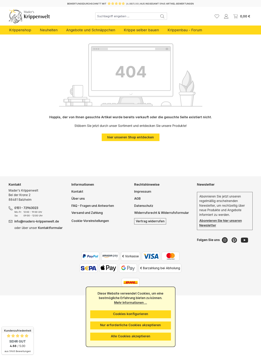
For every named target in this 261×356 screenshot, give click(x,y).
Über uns (78, 198)
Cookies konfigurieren (130, 314)
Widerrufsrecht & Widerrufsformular (161, 213)
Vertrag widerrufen (150, 221)
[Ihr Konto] (226, 16)
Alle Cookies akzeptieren (130, 336)
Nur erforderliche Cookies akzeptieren (130, 325)
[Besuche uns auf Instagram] (225, 240)
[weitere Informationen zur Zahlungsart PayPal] (90, 256)
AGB (137, 198)
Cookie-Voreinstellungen (90, 220)
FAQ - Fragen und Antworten (92, 206)
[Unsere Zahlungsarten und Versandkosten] (130, 282)
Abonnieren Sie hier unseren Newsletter (220, 223)
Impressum (142, 191)
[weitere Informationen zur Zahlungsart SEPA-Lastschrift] (88, 268)
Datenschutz (143, 206)
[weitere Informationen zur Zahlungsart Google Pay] (128, 268)
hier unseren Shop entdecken (130, 137)
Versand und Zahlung (87, 213)
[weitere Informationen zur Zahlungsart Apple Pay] (108, 268)
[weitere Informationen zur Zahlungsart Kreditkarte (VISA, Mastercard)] (151, 256)
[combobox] (126, 16)
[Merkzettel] (217, 16)
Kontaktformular (50, 228)
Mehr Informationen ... (130, 302)
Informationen (82, 184)
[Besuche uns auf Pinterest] (234, 240)
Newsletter (206, 184)
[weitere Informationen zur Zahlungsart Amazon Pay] (110, 256)
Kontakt (77, 191)
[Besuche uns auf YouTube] (244, 240)
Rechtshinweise (146, 184)
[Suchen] (162, 16)
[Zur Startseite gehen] (29, 16)
